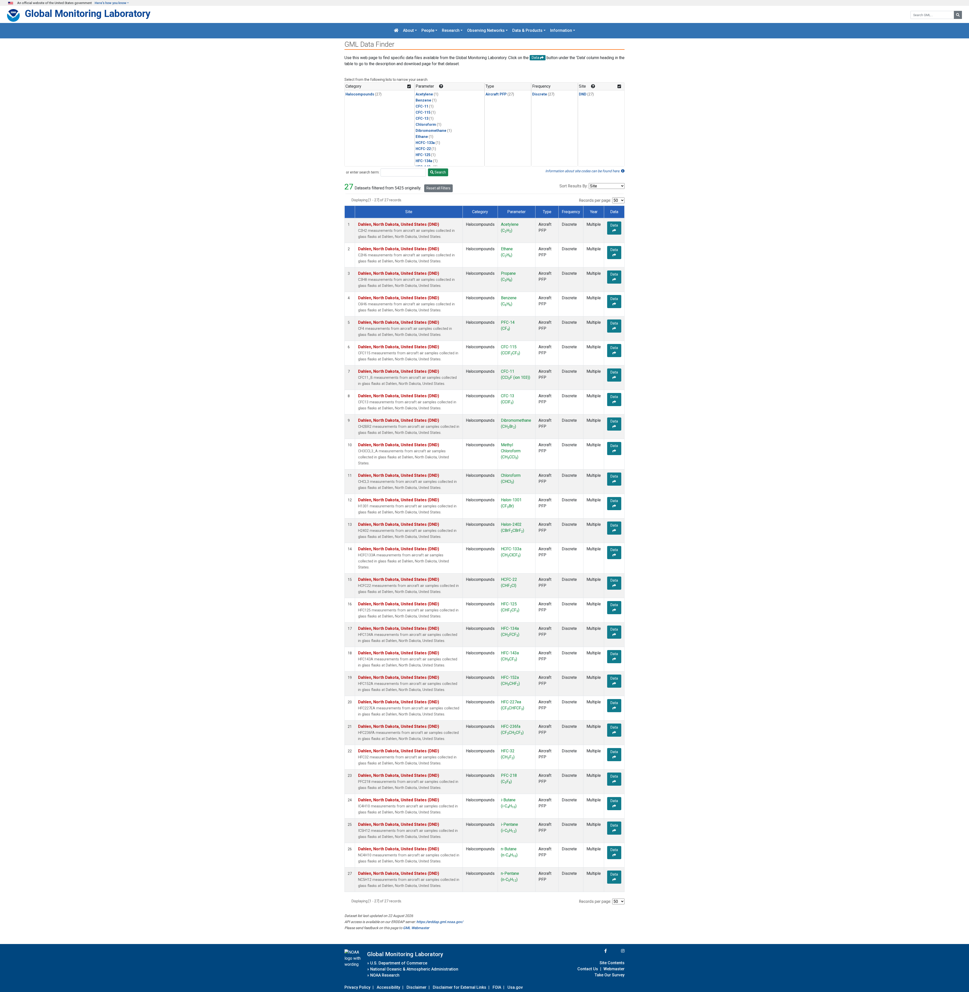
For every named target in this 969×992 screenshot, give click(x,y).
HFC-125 (423, 155)
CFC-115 (423, 112)
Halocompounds (359, 94)
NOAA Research (384, 975)
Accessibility (388, 987)
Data (614, 225)
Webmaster (614, 968)
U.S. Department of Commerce (398, 963)
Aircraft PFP (496, 94)
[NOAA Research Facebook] (598, 951)
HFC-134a (424, 161)
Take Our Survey (610, 975)
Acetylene (424, 94)
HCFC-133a (425, 143)
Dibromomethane (431, 131)
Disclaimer (416, 987)
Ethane (422, 137)
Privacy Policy (357, 987)
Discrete (539, 94)
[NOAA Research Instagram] (616, 951)
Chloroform (426, 124)
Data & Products (527, 30)
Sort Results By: (573, 186)
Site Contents (612, 962)
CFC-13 (422, 118)
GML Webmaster (416, 928)
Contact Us (587, 968)
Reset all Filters (438, 188)
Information (561, 30)
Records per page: (595, 200)
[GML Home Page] (396, 30)
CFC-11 (422, 106)
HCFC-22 (423, 149)
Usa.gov (515, 987)
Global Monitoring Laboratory (87, 13)
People (427, 30)
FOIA (497, 987)
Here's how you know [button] (110, 3)
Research (451, 30)
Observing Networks (486, 30)
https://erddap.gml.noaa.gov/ (439, 922)
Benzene (423, 100)
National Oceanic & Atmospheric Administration (414, 969)
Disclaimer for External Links (459, 987)
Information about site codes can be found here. (583, 171)
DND (582, 94)
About (408, 30)
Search (440, 172)
